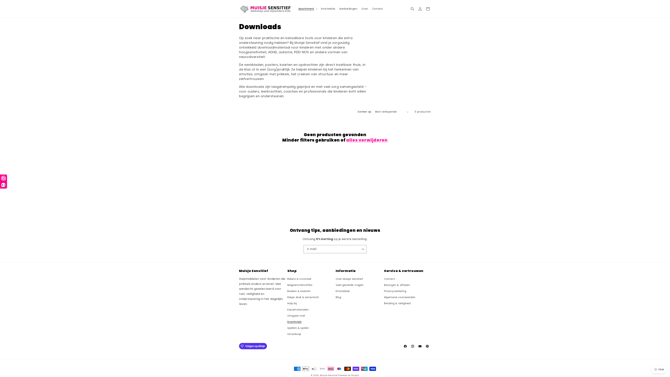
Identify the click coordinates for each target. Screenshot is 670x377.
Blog (338, 297)
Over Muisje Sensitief (349, 279)
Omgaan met (296, 315)
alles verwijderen (367, 140)
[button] (307, 8)
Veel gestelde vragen (350, 285)
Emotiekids (343, 291)
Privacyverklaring (395, 291)
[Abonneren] (362, 249)
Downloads (294, 322)
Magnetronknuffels (299, 285)
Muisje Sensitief (328, 375)
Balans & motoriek (299, 279)
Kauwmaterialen (298, 309)
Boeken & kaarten (299, 291)
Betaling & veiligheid (397, 303)
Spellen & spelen (298, 328)
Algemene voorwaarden (399, 297)
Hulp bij (292, 303)
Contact (389, 279)
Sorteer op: (365, 111)
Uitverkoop (294, 334)
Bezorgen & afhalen (397, 285)
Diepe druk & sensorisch (303, 297)
